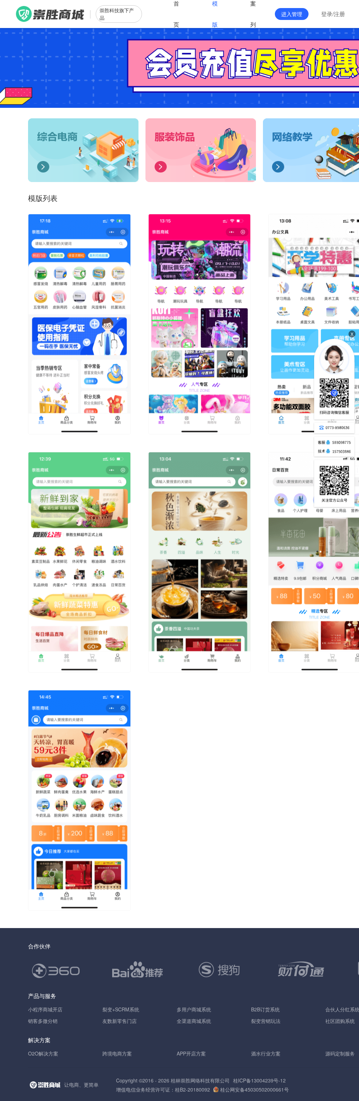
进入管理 (291, 14)
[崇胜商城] (50, 14)
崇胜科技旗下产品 (117, 14)
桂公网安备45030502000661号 (254, 1089)
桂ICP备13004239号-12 (259, 1080)
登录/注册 (333, 14)
